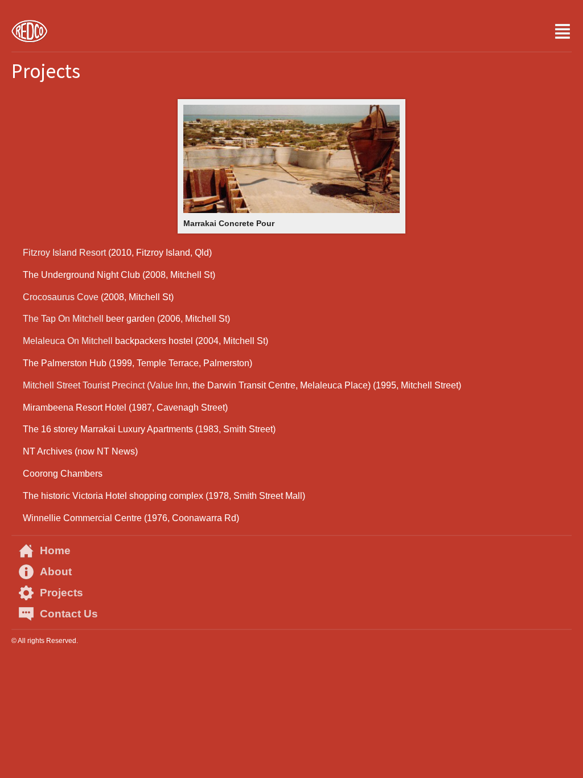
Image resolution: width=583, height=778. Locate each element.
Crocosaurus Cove (60, 297)
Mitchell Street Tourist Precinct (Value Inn (105, 385)
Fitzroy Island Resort (64, 252)
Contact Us (69, 614)
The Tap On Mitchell (63, 319)
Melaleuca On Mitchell (68, 341)
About (56, 572)
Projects (61, 593)
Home (55, 550)
